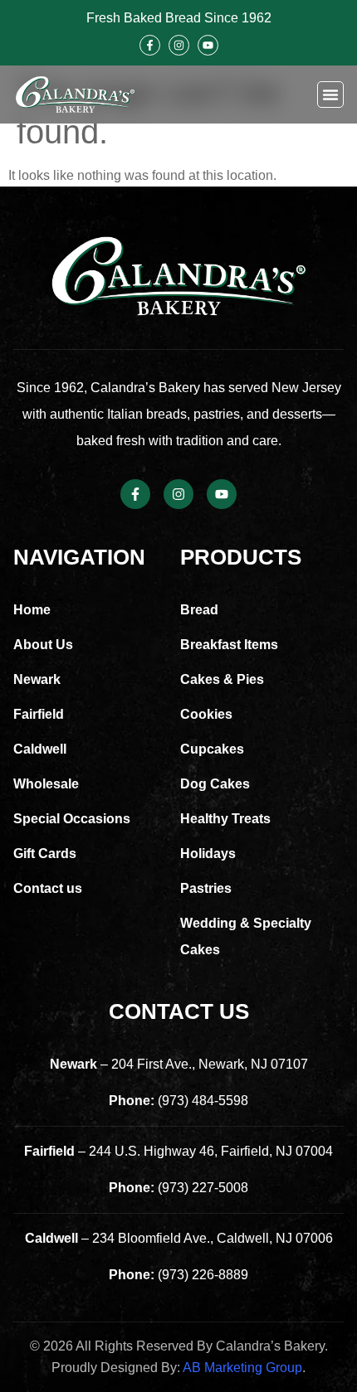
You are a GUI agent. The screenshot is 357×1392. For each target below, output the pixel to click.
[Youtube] (208, 45)
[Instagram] (179, 45)
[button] (330, 94)
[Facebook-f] (149, 45)
